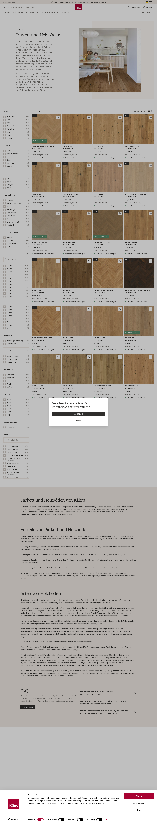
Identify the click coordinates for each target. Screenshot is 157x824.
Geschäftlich (78, 414)
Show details (111, 820)
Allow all (139, 796)
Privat (78, 420)
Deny (139, 810)
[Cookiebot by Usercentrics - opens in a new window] (13, 819)
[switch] (61, 819)
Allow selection (139, 803)
